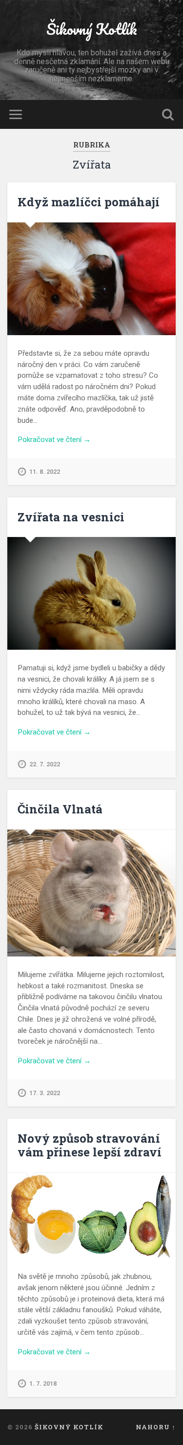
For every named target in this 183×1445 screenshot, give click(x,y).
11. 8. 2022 (44, 471)
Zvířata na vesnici (71, 517)
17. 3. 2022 (44, 1093)
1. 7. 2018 (43, 1383)
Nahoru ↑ (156, 1427)
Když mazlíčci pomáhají (89, 202)
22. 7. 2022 (44, 764)
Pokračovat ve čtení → (54, 439)
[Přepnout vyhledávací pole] (168, 114)
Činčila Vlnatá (60, 809)
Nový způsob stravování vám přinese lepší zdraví (90, 1145)
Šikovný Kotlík (91, 29)
